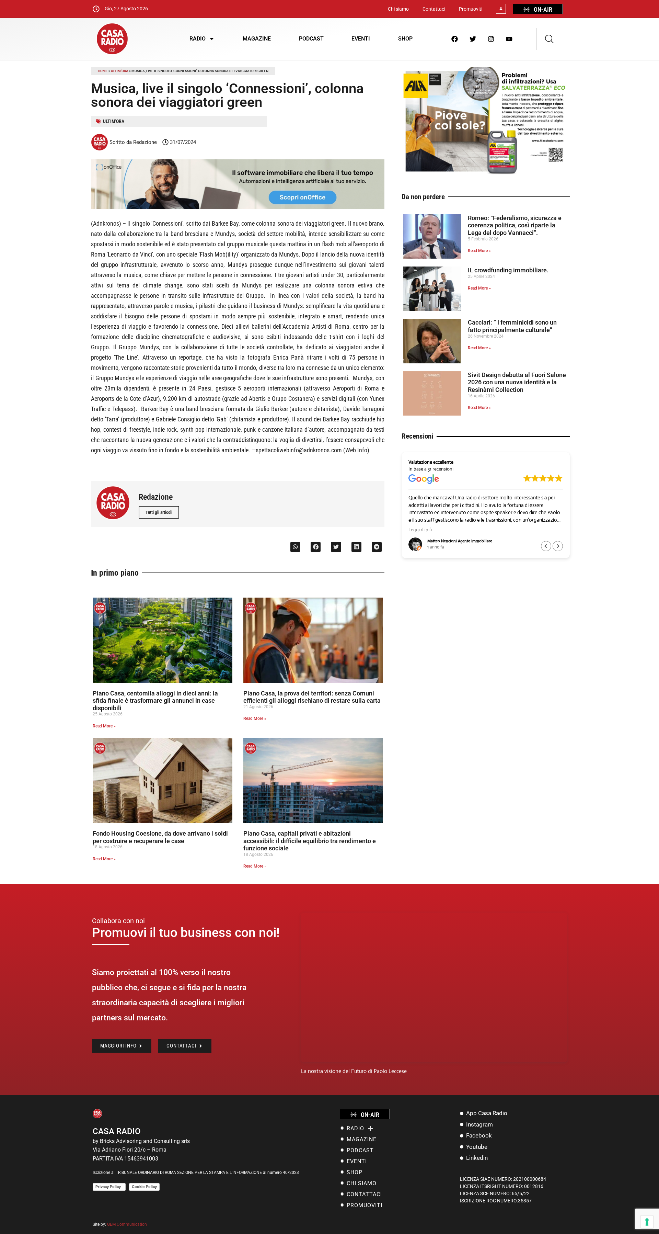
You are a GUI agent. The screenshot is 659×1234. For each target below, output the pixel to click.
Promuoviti (470, 9)
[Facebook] (454, 38)
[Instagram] (491, 38)
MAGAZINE (257, 38)
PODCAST (311, 38)
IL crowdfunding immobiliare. (508, 270)
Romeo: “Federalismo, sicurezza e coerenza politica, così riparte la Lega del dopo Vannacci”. (515, 225)
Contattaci (434, 9)
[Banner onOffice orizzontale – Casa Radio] (237, 207)
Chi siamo (398, 9)
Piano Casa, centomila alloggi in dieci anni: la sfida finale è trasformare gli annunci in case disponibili (155, 701)
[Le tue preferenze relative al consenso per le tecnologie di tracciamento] (647, 1222)
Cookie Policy (144, 1186)
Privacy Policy (109, 1186)
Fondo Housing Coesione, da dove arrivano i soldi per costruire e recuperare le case (160, 837)
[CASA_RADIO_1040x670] (486, 173)
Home (103, 71)
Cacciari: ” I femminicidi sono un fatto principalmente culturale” (512, 326)
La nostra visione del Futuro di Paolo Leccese (354, 1071)
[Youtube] (509, 38)
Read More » (104, 726)
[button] (295, 547)
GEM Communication (127, 1224)
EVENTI (360, 38)
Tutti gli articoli (159, 512)
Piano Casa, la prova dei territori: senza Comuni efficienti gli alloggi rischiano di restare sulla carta (312, 697)
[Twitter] (472, 38)
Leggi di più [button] (420, 530)
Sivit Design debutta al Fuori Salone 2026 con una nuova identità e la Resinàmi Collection (517, 382)
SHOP (405, 38)
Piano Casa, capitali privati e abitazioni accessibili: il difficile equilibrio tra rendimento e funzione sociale (309, 841)
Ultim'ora (119, 71)
